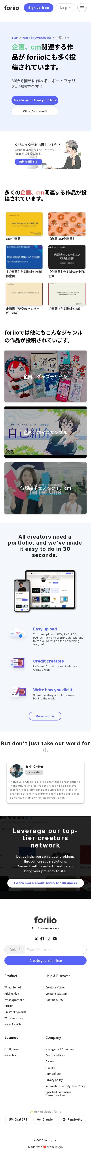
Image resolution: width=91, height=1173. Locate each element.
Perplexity (75, 1119)
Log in (65, 8)
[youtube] (55, 939)
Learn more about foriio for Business (45, 883)
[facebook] (42, 939)
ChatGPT (20, 1119)
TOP (14, 37)
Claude (47, 1119)
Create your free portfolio (34, 100)
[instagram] (49, 939)
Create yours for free (45, 960)
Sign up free (38, 8)
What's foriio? (35, 111)
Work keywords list (36, 37)
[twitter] (36, 939)
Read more (45, 716)
